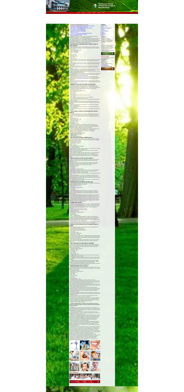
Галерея (98, 12)
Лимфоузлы (103, 33)
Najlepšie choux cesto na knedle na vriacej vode (78, 26)
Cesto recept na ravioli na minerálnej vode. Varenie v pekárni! (81, 27)
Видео (94, 12)
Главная (78, 12)
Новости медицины (105, 31)
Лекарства (103, 34)
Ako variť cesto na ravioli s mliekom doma (77, 28)
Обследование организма (106, 28)
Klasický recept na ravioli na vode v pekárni (78, 30)
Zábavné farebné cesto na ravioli (76, 35)
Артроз (102, 29)
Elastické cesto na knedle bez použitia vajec (78, 31)
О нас (103, 12)
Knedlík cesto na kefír (74, 32)
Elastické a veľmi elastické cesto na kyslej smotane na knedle (81, 33)
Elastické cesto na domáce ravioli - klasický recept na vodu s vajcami (82, 25)
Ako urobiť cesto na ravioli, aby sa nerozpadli (78, 34)
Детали (77, 344)
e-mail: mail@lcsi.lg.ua (105, 65)
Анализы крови (104, 25)
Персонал (83, 12)
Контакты (89, 12)
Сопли (102, 27)
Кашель (102, 32)
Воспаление (103, 30)
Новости (102, 35)
